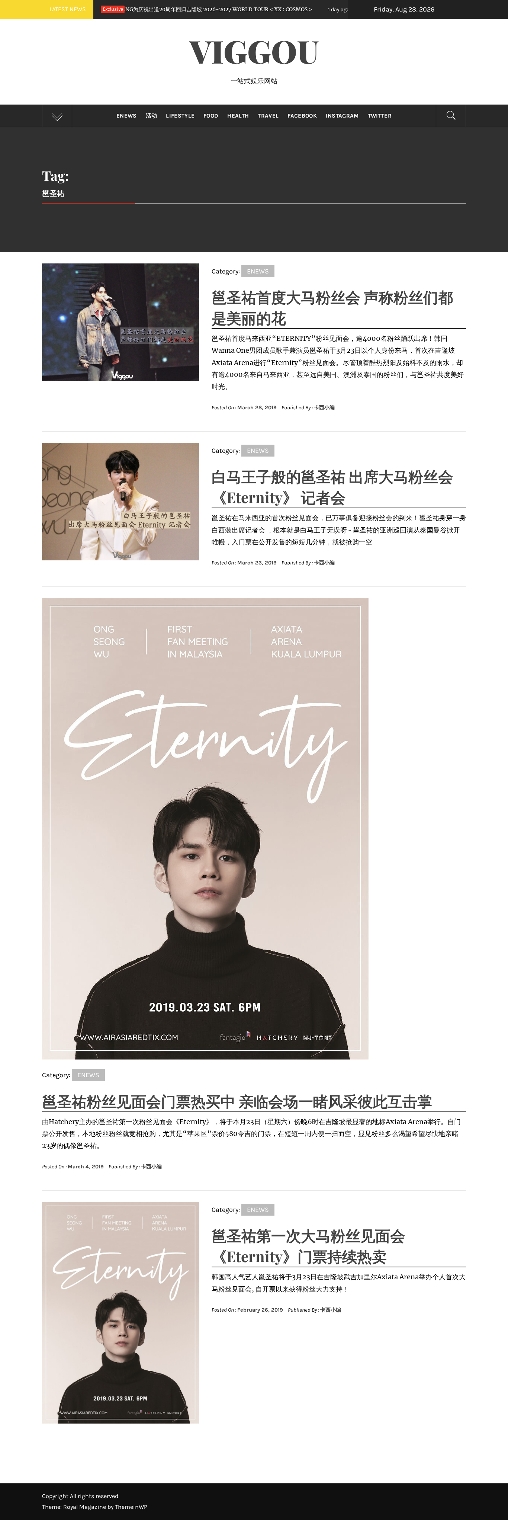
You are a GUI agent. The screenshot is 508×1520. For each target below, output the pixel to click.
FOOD (210, 115)
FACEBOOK (302, 115)
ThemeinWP (131, 1506)
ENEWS (126, 115)
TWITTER (380, 115)
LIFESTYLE (180, 115)
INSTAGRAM (342, 115)
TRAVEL (268, 115)
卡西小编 (324, 407)
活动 (151, 115)
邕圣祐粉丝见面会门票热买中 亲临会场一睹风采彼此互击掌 (237, 1101)
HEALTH (238, 115)
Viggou (254, 50)
